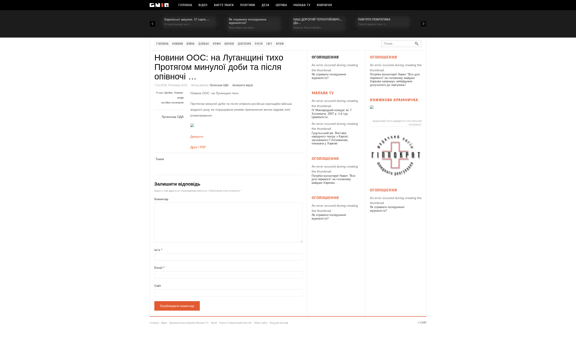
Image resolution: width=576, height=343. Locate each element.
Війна (191, 44)
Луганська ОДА (219, 85)
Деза (265, 5)
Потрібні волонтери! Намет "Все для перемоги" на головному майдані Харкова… (333, 179)
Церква (281, 5)
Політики (247, 5)
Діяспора (244, 44)
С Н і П (159, 5)
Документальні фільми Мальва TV (189, 322)
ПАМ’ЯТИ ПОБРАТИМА (374, 19)
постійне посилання (172, 102)
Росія (259, 44)
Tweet (159, 159)
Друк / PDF (198, 147)
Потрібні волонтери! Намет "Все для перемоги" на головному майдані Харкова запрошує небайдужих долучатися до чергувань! (395, 80)
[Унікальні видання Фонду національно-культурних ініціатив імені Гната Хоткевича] (372, 108)
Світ (269, 44)
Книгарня (324, 5)
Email (159, 267)
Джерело (196, 136)
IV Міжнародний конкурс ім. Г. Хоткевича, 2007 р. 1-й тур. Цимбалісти (332, 113)
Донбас (203, 44)
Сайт (157, 285)
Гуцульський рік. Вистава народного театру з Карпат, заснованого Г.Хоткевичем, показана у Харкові (330, 138)
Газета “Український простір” (235, 322)
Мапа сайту (261, 322)
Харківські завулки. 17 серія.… (186, 19)
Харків (229, 44)
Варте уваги (224, 5)
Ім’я (158, 250)
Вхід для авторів (279, 322)
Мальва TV (301, 5)
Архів (280, 44)
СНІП (423, 322)
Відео (202, 5)
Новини (177, 44)
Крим (217, 44)
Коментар (161, 199)
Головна (185, 5)
